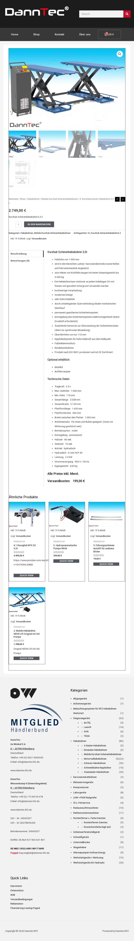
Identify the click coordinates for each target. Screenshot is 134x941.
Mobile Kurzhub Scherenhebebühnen (60, 199)
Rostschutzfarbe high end (97, 826)
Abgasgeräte (80, 698)
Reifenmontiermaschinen (86, 812)
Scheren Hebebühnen (95, 763)
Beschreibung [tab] (19, 253)
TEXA (87, 735)
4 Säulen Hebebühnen (95, 745)
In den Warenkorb (39, 224)
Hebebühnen (33, 199)
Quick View (26, 575)
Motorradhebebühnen (95, 758)
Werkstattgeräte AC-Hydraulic (89, 862)
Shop (36, 34)
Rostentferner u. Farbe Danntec (89, 818)
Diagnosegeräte (81, 718)
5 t (89, 233)
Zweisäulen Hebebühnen (96, 772)
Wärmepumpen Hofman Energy (89, 852)
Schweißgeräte (81, 837)
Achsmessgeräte (82, 703)
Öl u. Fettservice (81, 802)
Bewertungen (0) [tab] (20, 260)
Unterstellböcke (81, 842)
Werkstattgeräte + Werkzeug (88, 857)
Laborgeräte (79, 792)
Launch (87, 727)
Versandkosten (39, 238)
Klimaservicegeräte (83, 782)
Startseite (13, 199)
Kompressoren (81, 787)
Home (14, 34)
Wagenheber (79, 847)
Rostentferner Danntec (95, 822)
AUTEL (87, 722)
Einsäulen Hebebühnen (95, 749)
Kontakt (59, 34)
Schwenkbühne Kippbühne (97, 767)
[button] (120, 54)
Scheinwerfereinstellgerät (86, 832)
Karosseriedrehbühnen (85, 777)
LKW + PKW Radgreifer (85, 797)
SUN (86, 731)
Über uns (84, 34)
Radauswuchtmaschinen (85, 807)
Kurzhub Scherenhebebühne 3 (106, 233)
